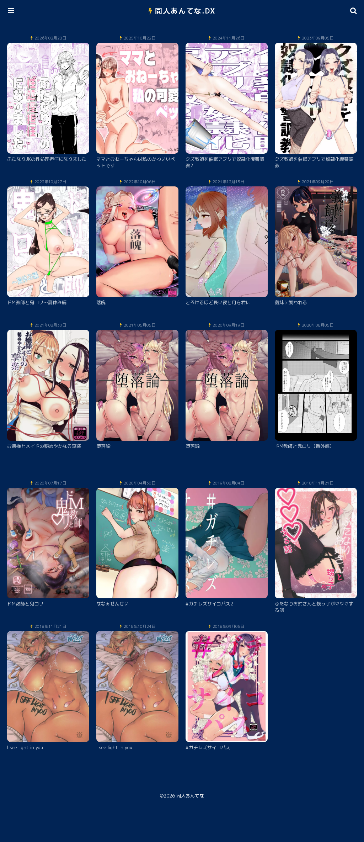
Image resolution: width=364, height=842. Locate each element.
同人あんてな (190, 796)
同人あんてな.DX (185, 11)
